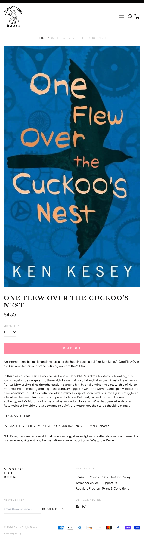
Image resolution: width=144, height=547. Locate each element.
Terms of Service (87, 483)
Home (42, 38)
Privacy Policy (98, 477)
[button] (130, 16)
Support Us (109, 483)
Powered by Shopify (12, 533)
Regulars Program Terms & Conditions (102, 488)
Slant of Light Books (14, 473)
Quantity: (12, 325)
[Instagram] (84, 506)
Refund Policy (120, 477)
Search (81, 477)
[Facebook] (78, 506)
